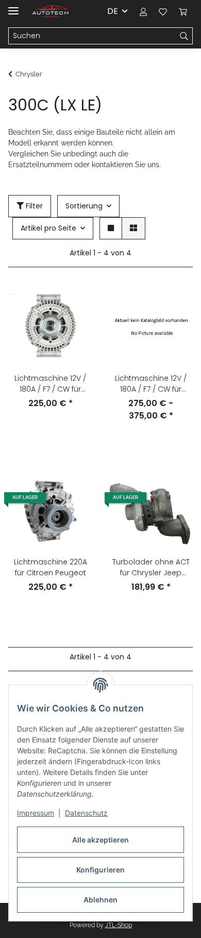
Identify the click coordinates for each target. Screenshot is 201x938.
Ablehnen (100, 899)
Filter (33, 206)
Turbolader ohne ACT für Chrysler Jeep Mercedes (151, 567)
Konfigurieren (100, 869)
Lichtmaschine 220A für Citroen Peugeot (50, 567)
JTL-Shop (118, 925)
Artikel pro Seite (48, 228)
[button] (143, 11)
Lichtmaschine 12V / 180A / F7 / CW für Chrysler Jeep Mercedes (50, 384)
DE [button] (112, 11)
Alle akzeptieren (100, 839)
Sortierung (84, 206)
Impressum (35, 812)
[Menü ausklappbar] (13, 6)
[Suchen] (184, 36)
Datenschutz (86, 812)
